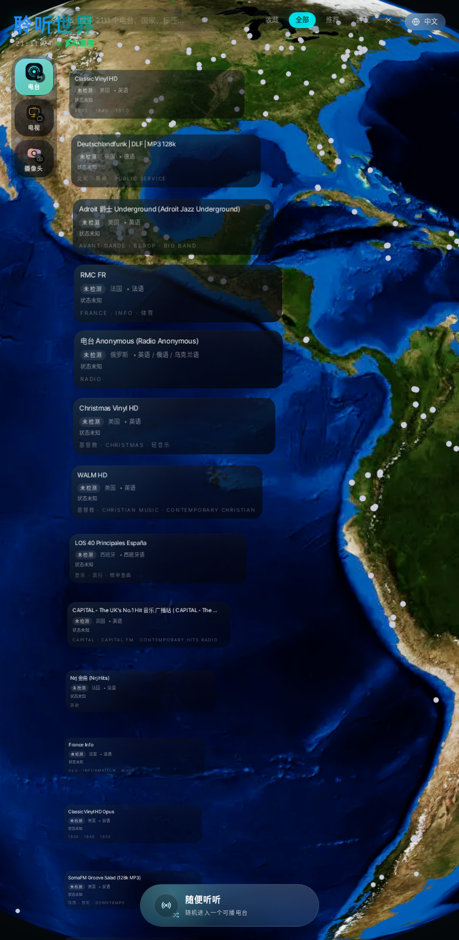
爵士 (362, 20)
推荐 (332, 20)
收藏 (272, 20)
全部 (302, 20)
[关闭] (388, 20)
